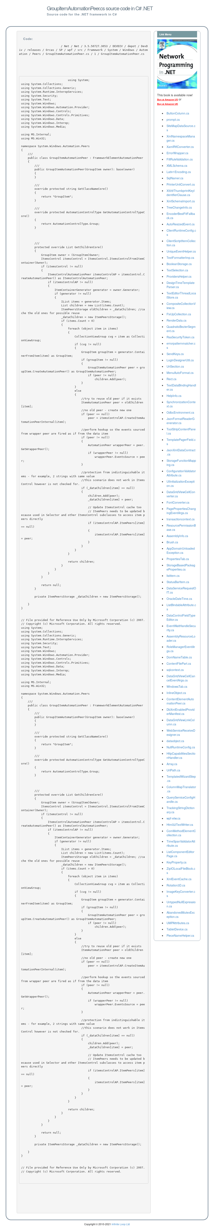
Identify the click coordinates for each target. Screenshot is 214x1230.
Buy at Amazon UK (167, 104)
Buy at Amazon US (167, 99)
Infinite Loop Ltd (121, 1224)
